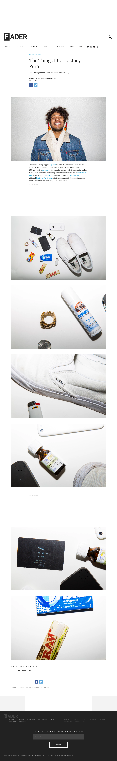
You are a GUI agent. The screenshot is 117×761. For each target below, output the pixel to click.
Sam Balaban (52, 78)
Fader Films (22, 721)
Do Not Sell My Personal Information (59, 755)
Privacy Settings (40, 755)
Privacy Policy (42, 719)
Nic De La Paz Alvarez (44, 178)
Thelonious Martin (74, 175)
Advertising (20, 719)
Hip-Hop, (14, 687)
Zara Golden (35, 78)
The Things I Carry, (32, 687)
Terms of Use (31, 719)
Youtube (83, 719)
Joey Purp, (21, 687)
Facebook (75, 719)
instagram (97, 47)
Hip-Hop (38, 54)
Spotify (77, 721)
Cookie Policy (54, 719)
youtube (94, 47)
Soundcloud (68, 721)
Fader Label (12, 721)
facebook (91, 47)
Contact (11, 719)
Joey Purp (52, 165)
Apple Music (102, 719)
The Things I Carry (24, 670)
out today (45, 170)
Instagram (92, 719)
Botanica (49, 175)
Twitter (88, 47)
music (31, 54)
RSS (84, 721)
